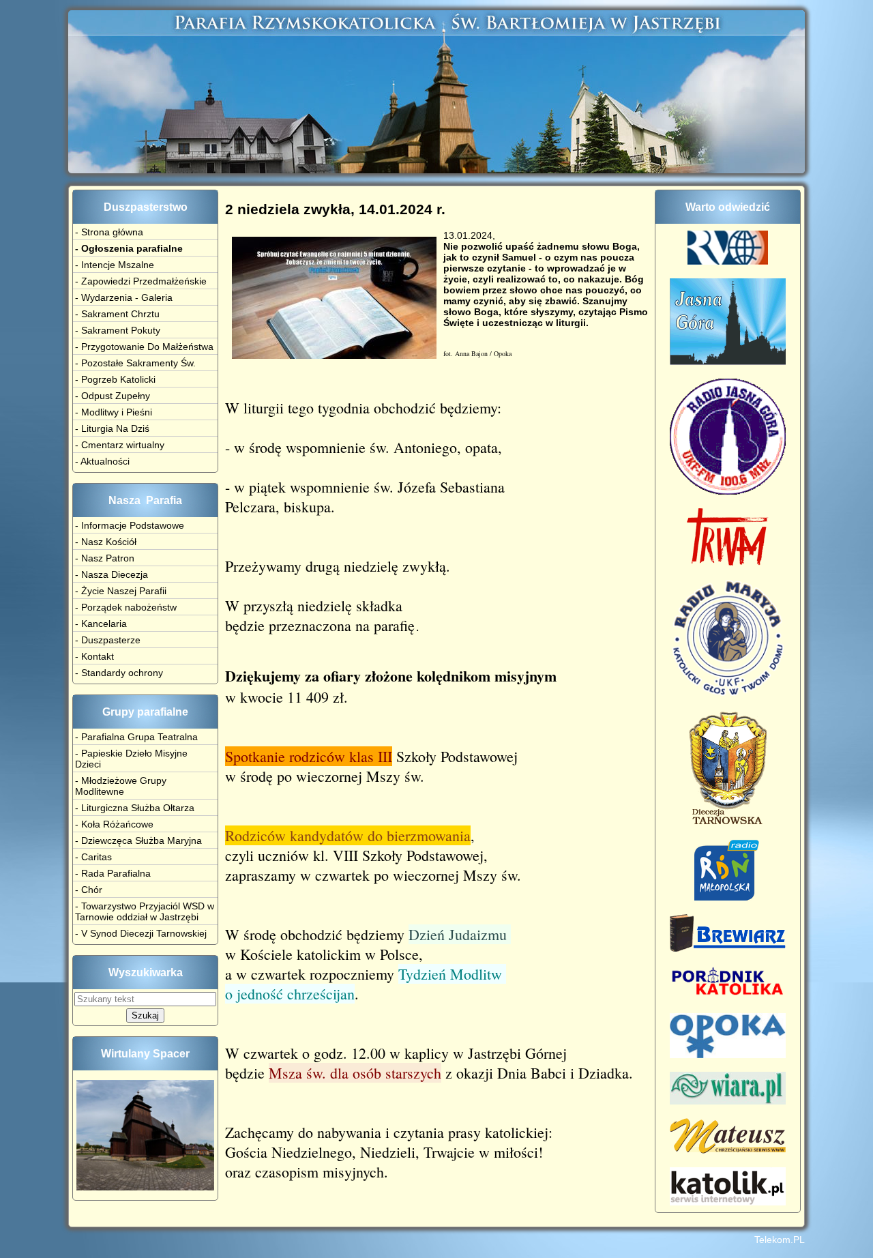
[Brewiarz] (728, 948)
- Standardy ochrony (119, 672)
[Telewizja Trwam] (728, 562)
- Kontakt (94, 656)
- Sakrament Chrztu (117, 313)
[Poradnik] (728, 996)
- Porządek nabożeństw (126, 607)
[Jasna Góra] (728, 361)
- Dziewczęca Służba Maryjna (138, 840)
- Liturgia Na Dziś (112, 428)
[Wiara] (728, 1101)
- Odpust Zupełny (112, 395)
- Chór (88, 889)
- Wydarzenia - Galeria (124, 297)
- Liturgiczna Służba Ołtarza (134, 807)
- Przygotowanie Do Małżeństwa (144, 346)
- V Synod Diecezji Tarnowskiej (141, 933)
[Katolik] (728, 1202)
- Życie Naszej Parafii (120, 590)
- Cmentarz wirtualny (119, 444)
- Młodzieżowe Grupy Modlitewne (120, 786)
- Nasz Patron (104, 558)
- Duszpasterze (107, 639)
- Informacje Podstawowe (129, 525)
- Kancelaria (101, 623)
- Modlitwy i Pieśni (113, 412)
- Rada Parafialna (113, 873)
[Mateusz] (728, 1150)
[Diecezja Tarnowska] (728, 822)
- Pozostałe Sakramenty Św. (135, 362)
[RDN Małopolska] (728, 897)
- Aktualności (102, 461)
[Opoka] (728, 1054)
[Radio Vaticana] (727, 261)
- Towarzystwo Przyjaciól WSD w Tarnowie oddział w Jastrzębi (144, 911)
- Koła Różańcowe (114, 824)
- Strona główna (109, 231)
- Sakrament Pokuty (117, 330)
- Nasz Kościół (105, 541)
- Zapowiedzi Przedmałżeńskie (141, 281)
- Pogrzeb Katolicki (115, 379)
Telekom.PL (779, 1239)
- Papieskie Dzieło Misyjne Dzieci (131, 759)
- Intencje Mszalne (114, 264)
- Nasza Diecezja (111, 574)
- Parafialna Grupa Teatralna (136, 736)
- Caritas (93, 856)
